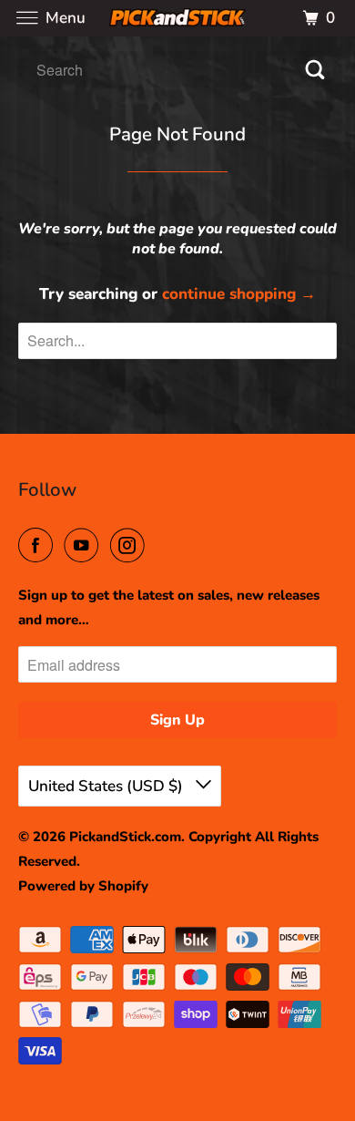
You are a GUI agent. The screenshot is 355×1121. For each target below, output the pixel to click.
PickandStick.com (125, 837)
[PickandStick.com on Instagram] (131, 546)
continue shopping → (239, 293)
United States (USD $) (107, 786)
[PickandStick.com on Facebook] (39, 546)
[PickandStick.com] (178, 18)
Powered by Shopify (83, 886)
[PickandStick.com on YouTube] (85, 546)
